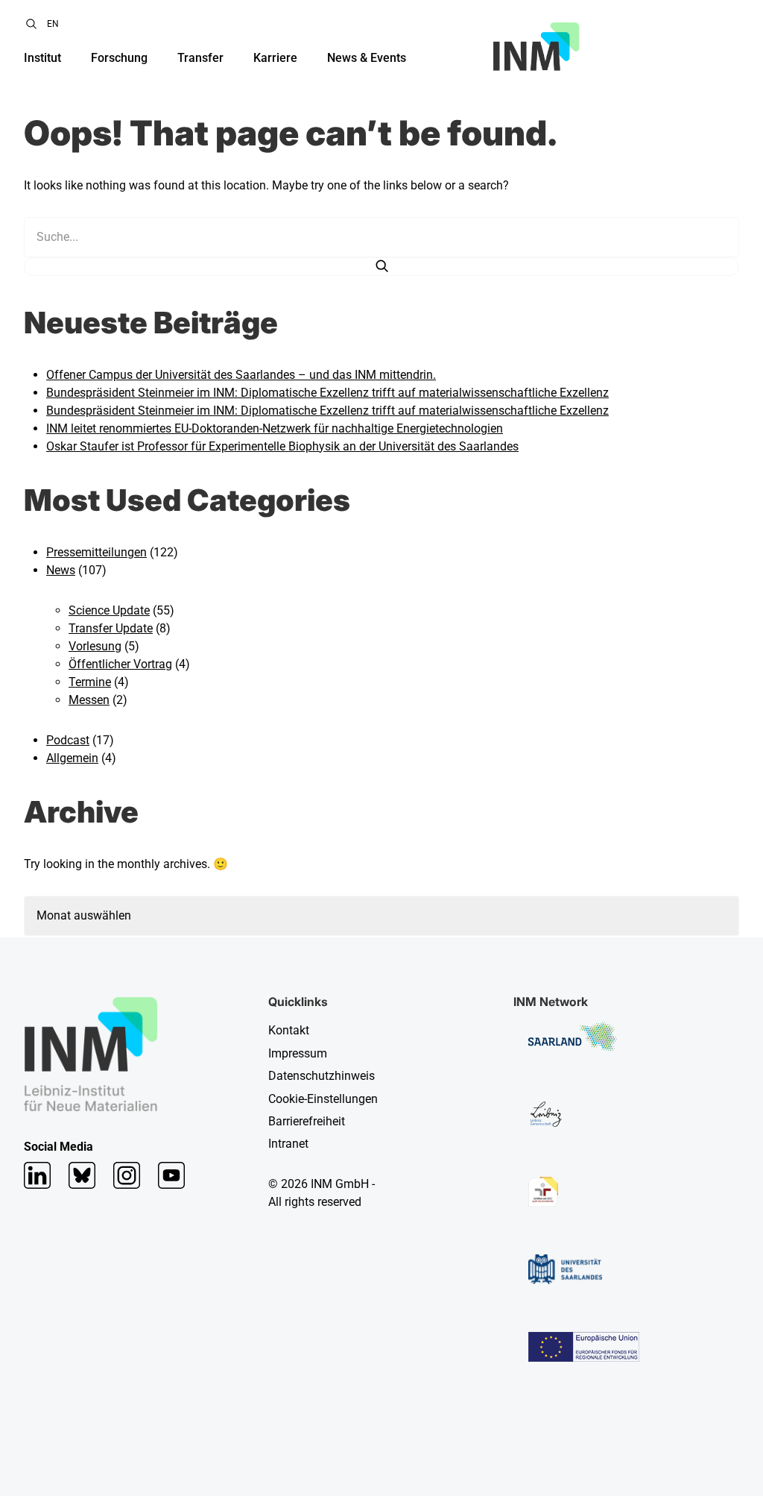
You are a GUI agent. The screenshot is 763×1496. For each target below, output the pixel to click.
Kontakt (288, 1030)
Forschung (119, 58)
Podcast (67, 740)
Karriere (275, 58)
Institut (42, 58)
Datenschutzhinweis (321, 1076)
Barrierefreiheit (306, 1121)
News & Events (366, 58)
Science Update (109, 610)
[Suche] (381, 266)
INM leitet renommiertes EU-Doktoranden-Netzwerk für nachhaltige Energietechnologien (274, 428)
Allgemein (72, 758)
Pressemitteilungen (96, 552)
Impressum (297, 1053)
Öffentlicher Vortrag (120, 664)
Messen (89, 700)
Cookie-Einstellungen (323, 1099)
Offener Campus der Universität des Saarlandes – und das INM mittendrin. (241, 375)
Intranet (288, 1144)
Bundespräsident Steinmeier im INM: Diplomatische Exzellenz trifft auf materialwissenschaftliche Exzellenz (327, 393)
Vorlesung (95, 646)
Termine (90, 682)
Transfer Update (111, 628)
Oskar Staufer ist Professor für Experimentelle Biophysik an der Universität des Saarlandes (282, 446)
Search (31, 23)
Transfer (200, 58)
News (60, 570)
